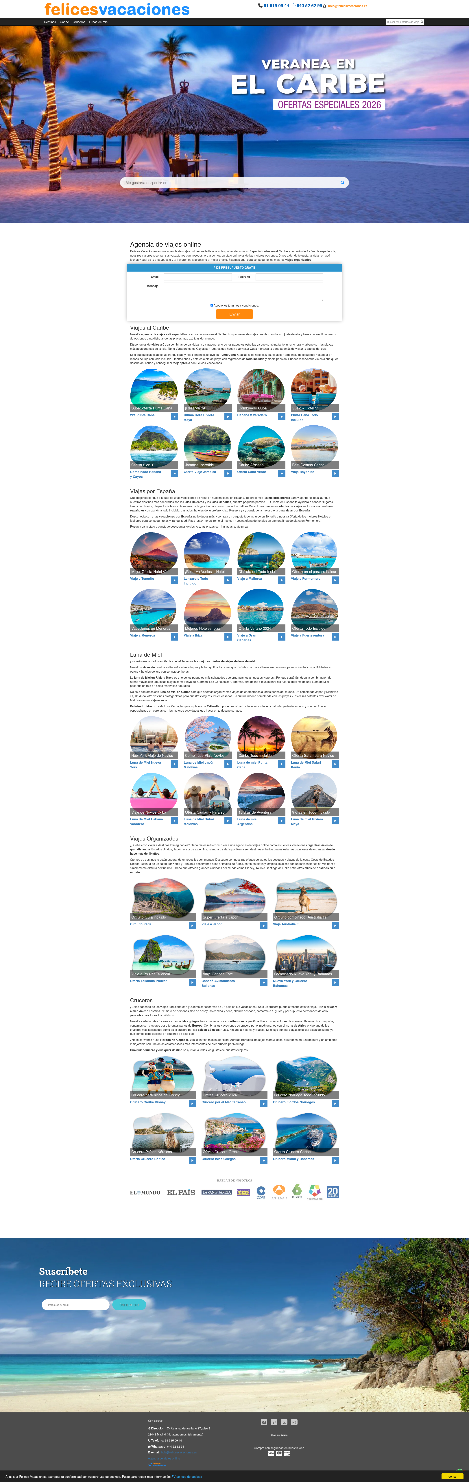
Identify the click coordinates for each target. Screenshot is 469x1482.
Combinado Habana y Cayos (145, 474)
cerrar (452, 1476)
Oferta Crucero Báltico (147, 1158)
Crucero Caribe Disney (148, 1102)
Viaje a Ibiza (193, 635)
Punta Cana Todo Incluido (304, 417)
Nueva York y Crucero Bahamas (290, 983)
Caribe (64, 21)
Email (154, 276)
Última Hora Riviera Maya (199, 417)
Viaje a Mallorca (249, 578)
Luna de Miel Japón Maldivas (199, 764)
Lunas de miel (98, 21)
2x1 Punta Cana (142, 415)
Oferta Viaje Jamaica (200, 471)
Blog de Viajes (279, 1435)
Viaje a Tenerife (142, 578)
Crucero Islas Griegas (219, 1158)
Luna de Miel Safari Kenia (306, 764)
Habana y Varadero (252, 415)
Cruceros (79, 21)
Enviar (234, 314)
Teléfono (244, 276)
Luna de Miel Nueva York (145, 764)
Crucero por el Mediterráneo (224, 1102)
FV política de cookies (187, 1476)
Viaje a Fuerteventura (307, 635)
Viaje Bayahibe (302, 471)
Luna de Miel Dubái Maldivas (199, 821)
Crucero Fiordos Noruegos (294, 1102)
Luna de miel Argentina (247, 821)
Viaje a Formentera (305, 578)
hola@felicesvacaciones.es (347, 6)
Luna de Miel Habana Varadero (146, 821)
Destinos (50, 21)
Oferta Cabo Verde (251, 471)
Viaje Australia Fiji (287, 924)
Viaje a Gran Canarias (246, 637)
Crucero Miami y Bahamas (293, 1158)
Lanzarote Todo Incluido (196, 581)
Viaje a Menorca (142, 635)
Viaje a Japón (212, 924)
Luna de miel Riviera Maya (307, 821)
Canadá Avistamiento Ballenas (218, 983)
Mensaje (152, 286)
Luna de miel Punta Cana (252, 764)
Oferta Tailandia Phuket (148, 980)
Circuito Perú (140, 924)
